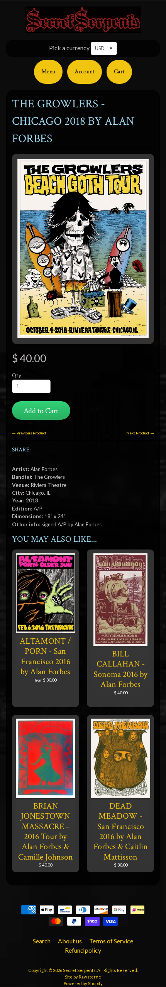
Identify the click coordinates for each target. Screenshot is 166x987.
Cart (119, 72)
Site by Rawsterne (83, 976)
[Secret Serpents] (83, 28)
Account (85, 72)
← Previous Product (29, 433)
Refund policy (83, 950)
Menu (48, 72)
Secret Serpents (79, 970)
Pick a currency (69, 47)
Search (42, 941)
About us (70, 941)
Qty (16, 375)
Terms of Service (111, 941)
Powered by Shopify (83, 983)
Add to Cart (41, 411)
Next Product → (140, 433)
